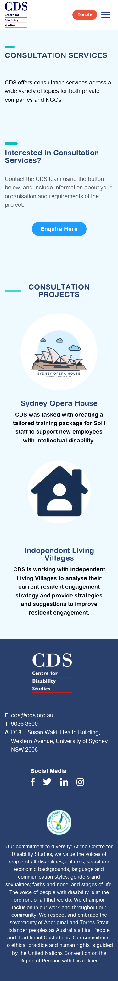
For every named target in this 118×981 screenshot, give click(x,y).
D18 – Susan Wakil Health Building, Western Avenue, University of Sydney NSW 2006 (59, 741)
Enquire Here (59, 229)
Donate (84, 14)
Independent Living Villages (59, 554)
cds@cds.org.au (32, 715)
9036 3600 (24, 723)
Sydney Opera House (59, 403)
